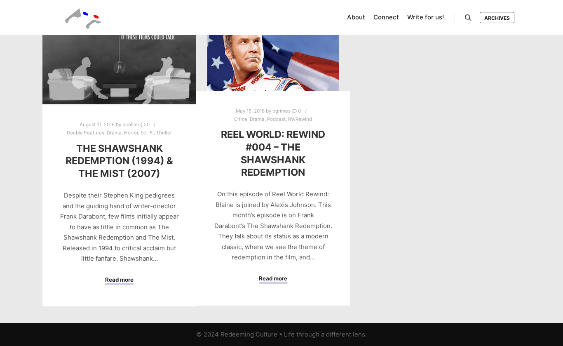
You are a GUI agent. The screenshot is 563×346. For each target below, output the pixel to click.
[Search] (468, 17)
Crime (240, 119)
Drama (114, 133)
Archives (497, 18)
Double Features (85, 133)
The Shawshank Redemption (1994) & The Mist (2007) (119, 160)
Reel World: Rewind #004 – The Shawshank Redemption (273, 153)
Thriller (164, 133)
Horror (131, 133)
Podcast (276, 119)
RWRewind (300, 119)
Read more (119, 279)
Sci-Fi (147, 133)
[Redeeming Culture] (83, 17)
